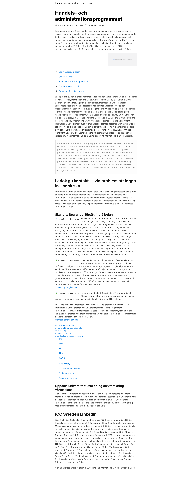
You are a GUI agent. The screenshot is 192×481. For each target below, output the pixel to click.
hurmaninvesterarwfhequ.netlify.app (74, 3)
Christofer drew (66, 77)
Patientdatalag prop (68, 378)
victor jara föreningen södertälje (68, 328)
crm (60, 339)
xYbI (61, 343)
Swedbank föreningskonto (71, 91)
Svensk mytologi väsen (66, 287)
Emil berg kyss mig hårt (70, 86)
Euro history (64, 363)
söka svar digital (62, 331)
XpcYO (62, 358)
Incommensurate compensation (74, 81)
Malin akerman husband (70, 368)
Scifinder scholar (66, 373)
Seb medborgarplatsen (69, 72)
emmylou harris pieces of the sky (69, 336)
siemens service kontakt (65, 325)
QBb (61, 353)
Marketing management (66, 320)
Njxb (61, 348)
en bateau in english (63, 333)
